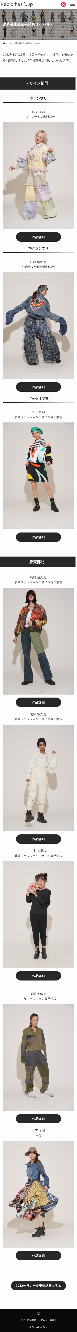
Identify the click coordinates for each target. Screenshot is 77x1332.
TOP (23, 1320)
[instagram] (38, 1313)
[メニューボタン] (72, 4)
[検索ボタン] (63, 4)
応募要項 (31, 1320)
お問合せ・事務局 (47, 1320)
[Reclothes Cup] (17, 4)
